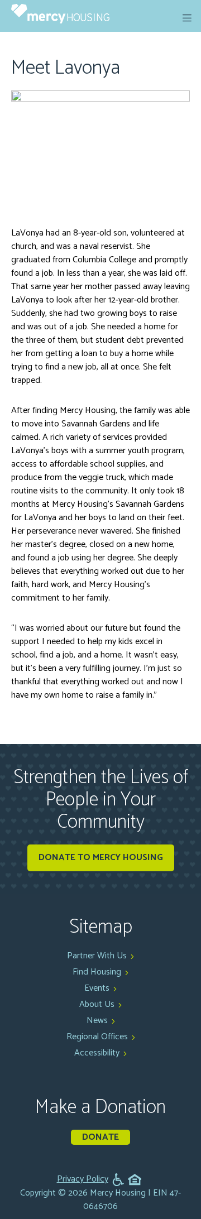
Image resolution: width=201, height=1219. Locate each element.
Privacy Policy (82, 1179)
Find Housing (97, 972)
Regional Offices (97, 1036)
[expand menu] (187, 18)
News (97, 1020)
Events (96, 988)
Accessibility (96, 1052)
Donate (100, 1137)
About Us (96, 1004)
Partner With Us (97, 955)
